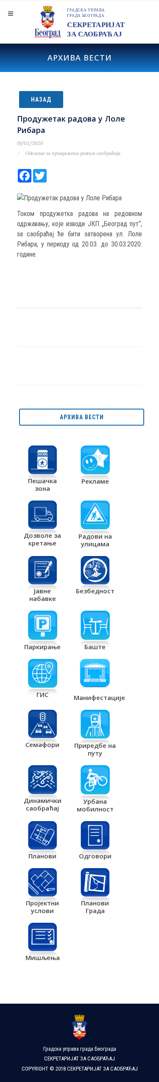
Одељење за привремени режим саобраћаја (72, 153)
